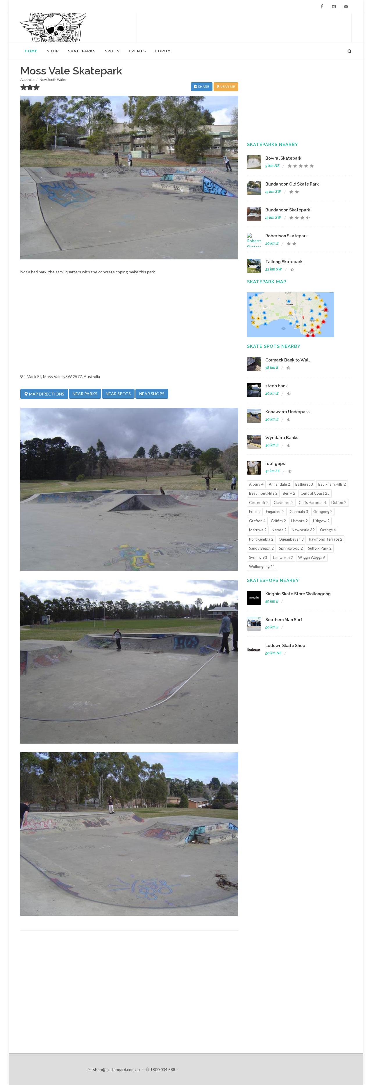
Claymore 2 (284, 502)
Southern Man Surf (283, 619)
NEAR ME (227, 87)
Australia (27, 79)
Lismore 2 (299, 521)
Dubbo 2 (338, 502)
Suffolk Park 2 (320, 548)
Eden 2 (255, 511)
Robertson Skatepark (286, 236)
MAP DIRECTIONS (46, 393)
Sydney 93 (258, 557)
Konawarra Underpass (287, 411)
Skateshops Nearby (273, 580)
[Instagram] (334, 6)
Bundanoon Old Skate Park (292, 184)
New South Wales (53, 79)
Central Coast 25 (315, 493)
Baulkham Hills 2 (332, 484)
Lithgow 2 (321, 521)
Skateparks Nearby (272, 144)
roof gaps (275, 463)
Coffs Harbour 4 (312, 502)
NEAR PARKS (85, 393)
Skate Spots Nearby (274, 346)
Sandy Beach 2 (261, 548)
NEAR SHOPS (151, 393)
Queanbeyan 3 (291, 539)
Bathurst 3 (304, 484)
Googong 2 (322, 511)
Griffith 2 (278, 521)
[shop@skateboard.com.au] (346, 6)
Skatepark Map (266, 281)
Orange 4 (328, 530)
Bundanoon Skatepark (287, 210)
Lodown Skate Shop (285, 645)
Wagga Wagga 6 (312, 557)
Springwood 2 (291, 548)
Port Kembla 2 (261, 539)
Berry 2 (289, 493)
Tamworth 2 (282, 557)
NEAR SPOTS (118, 393)
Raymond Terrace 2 (325, 539)
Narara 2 (279, 530)
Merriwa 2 (258, 530)
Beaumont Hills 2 (263, 493)
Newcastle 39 (303, 530)
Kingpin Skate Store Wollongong (298, 594)
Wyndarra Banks (281, 437)
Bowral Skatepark (283, 158)
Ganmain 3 (299, 511)
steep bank (276, 386)
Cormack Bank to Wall (287, 360)
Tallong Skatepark (284, 261)
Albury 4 (256, 484)
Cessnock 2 (259, 502)
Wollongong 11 (262, 566)
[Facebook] (322, 6)
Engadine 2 (275, 511)
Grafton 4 (257, 521)
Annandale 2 (279, 484)
